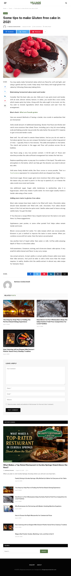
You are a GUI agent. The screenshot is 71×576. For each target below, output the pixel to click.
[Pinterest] (5, 101)
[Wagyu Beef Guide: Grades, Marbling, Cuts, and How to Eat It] (8, 536)
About (39, 565)
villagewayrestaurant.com (49, 569)
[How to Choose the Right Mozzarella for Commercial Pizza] (8, 517)
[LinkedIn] (5, 96)
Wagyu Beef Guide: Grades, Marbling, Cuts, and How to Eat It (34, 534)
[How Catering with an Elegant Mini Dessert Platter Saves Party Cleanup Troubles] (18, 338)
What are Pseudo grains (29, 112)
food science (14, 173)
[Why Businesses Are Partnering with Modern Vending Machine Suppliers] (8, 508)
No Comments (38, 26)
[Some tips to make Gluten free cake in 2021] (35, 57)
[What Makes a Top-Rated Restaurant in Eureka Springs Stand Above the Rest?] (35, 444)
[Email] (5, 105)
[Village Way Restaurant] (35, 3)
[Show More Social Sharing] (45, 31)
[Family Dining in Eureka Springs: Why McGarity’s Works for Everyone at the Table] (8, 480)
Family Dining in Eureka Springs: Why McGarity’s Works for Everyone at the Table (40, 478)
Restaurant (7, 461)
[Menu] (5, 3)
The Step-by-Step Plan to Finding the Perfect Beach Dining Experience (16, 321)
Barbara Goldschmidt (14, 26)
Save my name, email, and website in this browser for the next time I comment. (31, 404)
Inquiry (32, 565)
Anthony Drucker (9, 470)
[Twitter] (5, 91)
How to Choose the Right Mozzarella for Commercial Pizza (33, 515)
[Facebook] (5, 87)
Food (5, 13)
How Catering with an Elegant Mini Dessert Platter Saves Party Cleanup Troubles (18, 350)
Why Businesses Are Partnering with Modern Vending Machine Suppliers (38, 506)
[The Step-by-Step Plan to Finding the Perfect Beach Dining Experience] (18, 308)
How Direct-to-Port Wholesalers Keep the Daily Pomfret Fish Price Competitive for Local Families (52, 322)
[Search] (66, 3)
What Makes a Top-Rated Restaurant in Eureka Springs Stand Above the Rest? (35, 466)
